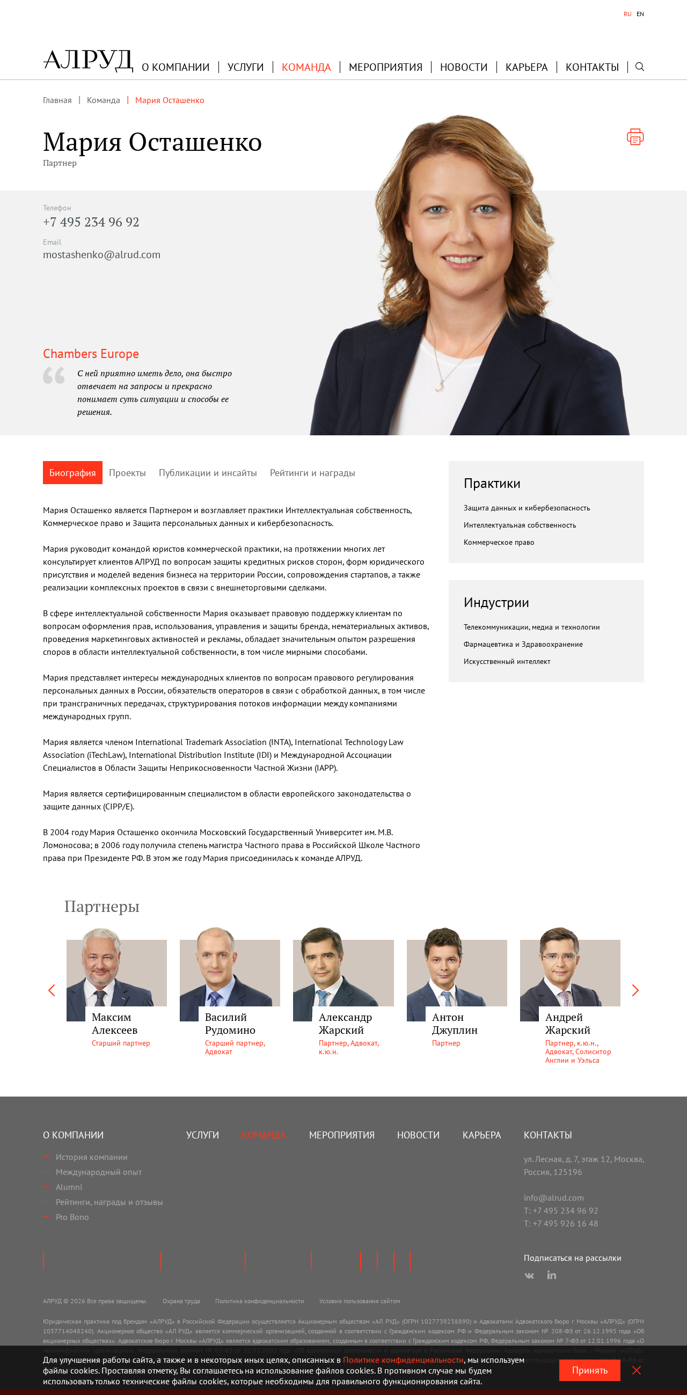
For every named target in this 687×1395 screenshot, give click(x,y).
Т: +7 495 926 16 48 (561, 1223)
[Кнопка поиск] (639, 66)
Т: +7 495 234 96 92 (561, 1210)
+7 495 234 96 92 (91, 221)
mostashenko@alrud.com (101, 254)
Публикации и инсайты (208, 472)
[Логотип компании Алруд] (88, 61)
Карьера (527, 67)
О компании (73, 1135)
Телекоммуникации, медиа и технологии (532, 627)
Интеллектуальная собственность (520, 525)
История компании (92, 1156)
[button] (176, 67)
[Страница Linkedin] (551, 1275)
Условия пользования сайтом (359, 1301)
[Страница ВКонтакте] (529, 1275)
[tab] (628, 14)
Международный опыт (99, 1171)
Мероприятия (385, 67)
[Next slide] (635, 990)
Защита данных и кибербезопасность (527, 508)
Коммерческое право (499, 542)
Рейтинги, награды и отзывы (109, 1201)
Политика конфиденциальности (259, 1301)
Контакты (592, 67)
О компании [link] (176, 67)
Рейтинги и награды (312, 472)
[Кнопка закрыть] (636, 1370)
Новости (464, 67)
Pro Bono (72, 1217)
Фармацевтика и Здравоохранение (523, 644)
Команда (306, 67)
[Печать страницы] (635, 136)
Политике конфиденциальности (403, 1359)
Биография (72, 472)
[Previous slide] (51, 990)
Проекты (127, 472)
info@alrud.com (554, 1197)
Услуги (246, 67)
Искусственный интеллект (507, 661)
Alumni (69, 1186)
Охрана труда (181, 1301)
